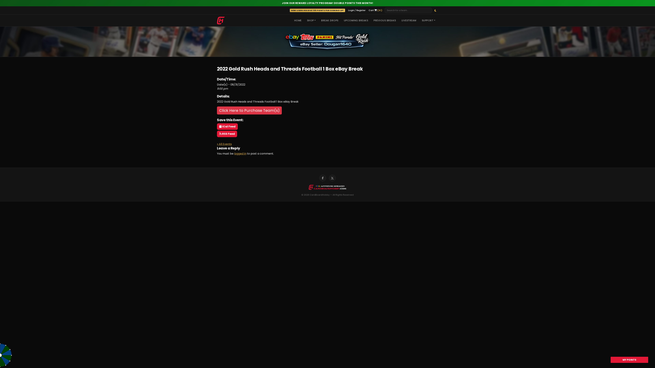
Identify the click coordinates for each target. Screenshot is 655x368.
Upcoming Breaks (356, 20)
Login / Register (357, 10)
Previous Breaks (385, 20)
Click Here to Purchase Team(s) (249, 110)
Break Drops (329, 20)
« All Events (224, 144)
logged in (240, 154)
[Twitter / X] (332, 178)
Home (298, 20)
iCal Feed (229, 126)
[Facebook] (322, 178)
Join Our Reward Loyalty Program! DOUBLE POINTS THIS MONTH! (327, 3)
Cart (375, 10)
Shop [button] (310, 20)
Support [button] (427, 20)
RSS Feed (228, 134)
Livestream (409, 20)
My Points (629, 360)
